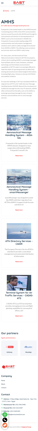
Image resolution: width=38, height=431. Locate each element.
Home (7, 11)
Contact (3, 387)
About (3, 384)
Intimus (9, 352)
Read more (19, 155)
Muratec (28, 352)
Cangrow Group (26, 427)
